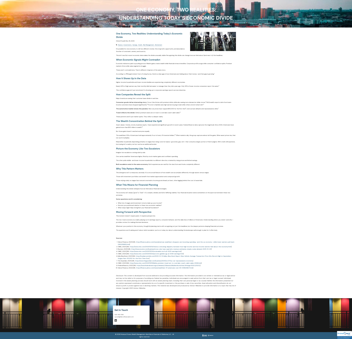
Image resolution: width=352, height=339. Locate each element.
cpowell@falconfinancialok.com (124, 317)
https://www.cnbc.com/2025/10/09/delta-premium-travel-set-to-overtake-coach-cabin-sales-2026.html (165, 263)
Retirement (158, 45)
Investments (127, 45)
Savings (134, 45)
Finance (120, 45)
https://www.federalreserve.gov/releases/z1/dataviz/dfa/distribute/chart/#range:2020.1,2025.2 (168, 265)
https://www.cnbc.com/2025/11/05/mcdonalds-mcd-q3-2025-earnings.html (155, 251)
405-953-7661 (119, 314)
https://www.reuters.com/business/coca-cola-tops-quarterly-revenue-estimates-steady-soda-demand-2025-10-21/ (171, 249)
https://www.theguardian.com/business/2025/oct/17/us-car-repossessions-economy (164, 261)
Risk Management (148, 45)
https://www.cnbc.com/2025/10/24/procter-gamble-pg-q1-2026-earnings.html (156, 254)
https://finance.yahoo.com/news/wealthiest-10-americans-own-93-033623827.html (164, 268)
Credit (140, 45)
